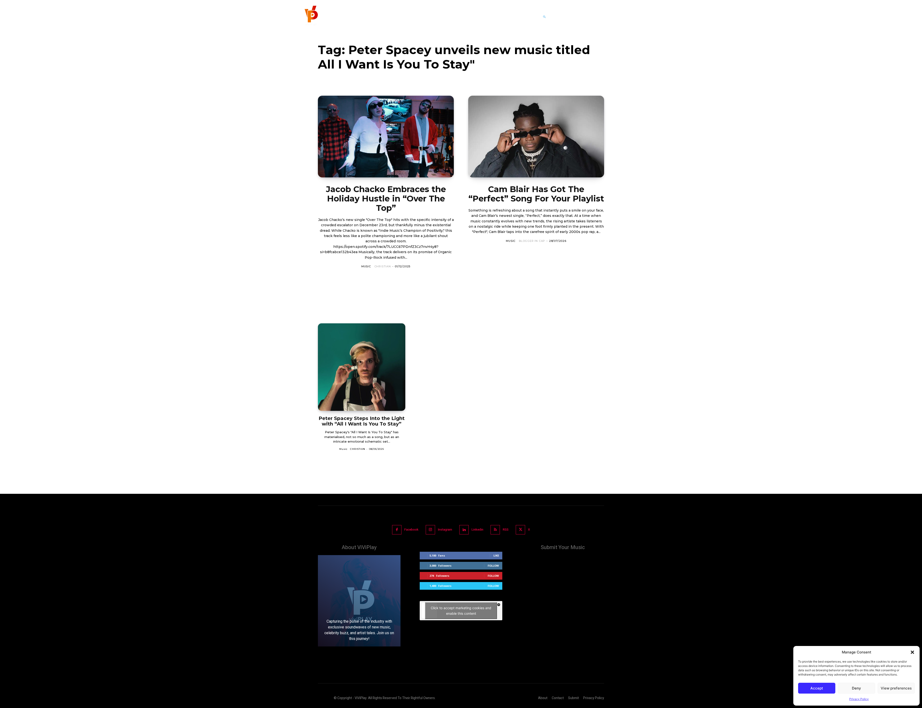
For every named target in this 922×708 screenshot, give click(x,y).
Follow (493, 565)
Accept (816, 688)
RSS (506, 529)
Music (366, 266)
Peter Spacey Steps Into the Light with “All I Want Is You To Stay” (362, 421)
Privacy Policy (859, 699)
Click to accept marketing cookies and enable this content (461, 610)
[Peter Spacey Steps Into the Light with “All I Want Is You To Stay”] (361, 367)
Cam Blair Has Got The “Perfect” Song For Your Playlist (536, 194)
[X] (520, 529)
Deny (856, 688)
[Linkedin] (464, 529)
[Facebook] (396, 529)
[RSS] (495, 529)
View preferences (896, 688)
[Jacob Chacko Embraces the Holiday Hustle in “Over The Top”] (386, 136)
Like (496, 555)
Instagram (445, 529)
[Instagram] (430, 529)
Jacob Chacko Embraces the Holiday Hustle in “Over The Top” (386, 198)
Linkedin (477, 529)
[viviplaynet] (311, 17)
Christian (382, 266)
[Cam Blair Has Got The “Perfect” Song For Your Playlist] (536, 136)
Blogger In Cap (532, 241)
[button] (912, 652)
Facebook (411, 529)
